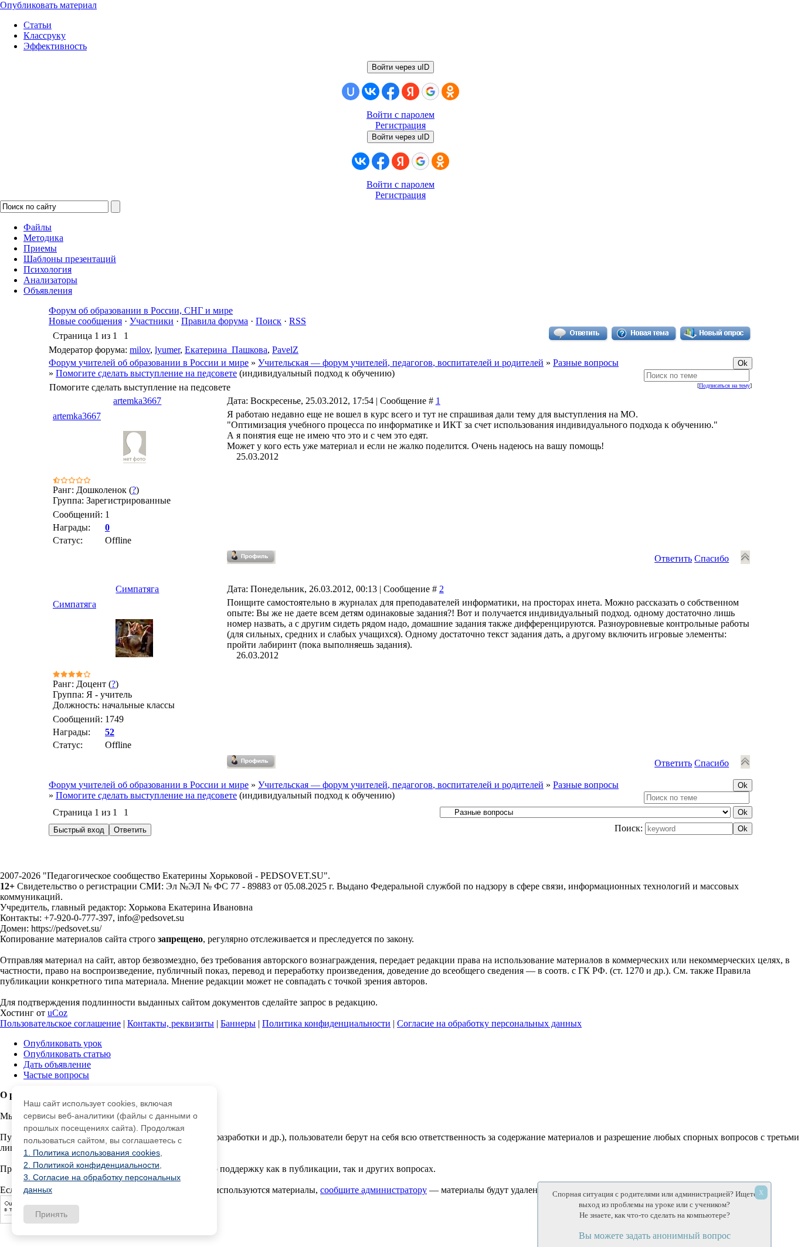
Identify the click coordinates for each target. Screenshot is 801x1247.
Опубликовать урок (62, 1043)
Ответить (673, 558)
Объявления (47, 290)
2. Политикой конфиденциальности (91, 1165)
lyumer (167, 350)
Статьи (37, 25)
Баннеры (238, 1023)
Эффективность (55, 46)
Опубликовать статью (67, 1054)
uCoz (57, 1013)
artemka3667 (137, 401)
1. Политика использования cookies (91, 1152)
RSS (297, 321)
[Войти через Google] (430, 91)
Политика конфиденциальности (326, 1023)
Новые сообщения (85, 321)
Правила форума (214, 321)
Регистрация (400, 125)
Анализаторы (50, 280)
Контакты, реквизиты (170, 1023)
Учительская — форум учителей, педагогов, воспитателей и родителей (401, 363)
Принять (51, 1214)
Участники (152, 321)
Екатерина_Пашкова (226, 350)
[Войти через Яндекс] (410, 91)
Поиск (268, 321)
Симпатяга (137, 589)
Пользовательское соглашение (60, 1023)
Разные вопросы (586, 363)
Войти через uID (400, 67)
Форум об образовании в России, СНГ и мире (141, 310)
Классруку (44, 35)
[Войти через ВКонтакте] (370, 91)
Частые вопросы (56, 1075)
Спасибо (711, 558)
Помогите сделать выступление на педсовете (146, 373)
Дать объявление (57, 1064)
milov (140, 350)
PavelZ (285, 350)
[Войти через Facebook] (390, 91)
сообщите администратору (373, 1190)
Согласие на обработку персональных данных (489, 1023)
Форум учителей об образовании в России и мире (149, 363)
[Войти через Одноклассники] (450, 91)
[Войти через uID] (350, 91)
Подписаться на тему (724, 385)
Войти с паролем (400, 115)
